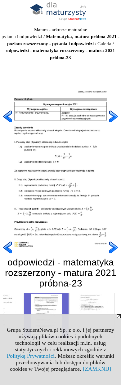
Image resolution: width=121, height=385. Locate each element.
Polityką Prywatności (31, 356)
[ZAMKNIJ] (97, 369)
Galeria (104, 43)
